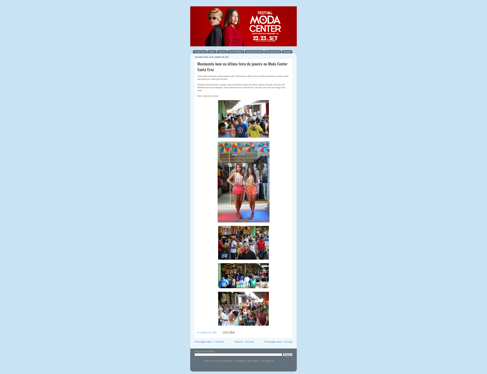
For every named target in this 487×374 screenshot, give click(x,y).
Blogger (278, 361)
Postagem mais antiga (278, 341)
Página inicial (244, 341)
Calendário (287, 52)
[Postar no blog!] (226, 332)
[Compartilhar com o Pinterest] (233, 332)
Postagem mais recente (209, 341)
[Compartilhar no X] (229, 332)
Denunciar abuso (203, 367)
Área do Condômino (236, 52)
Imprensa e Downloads (254, 52)
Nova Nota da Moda (273, 52)
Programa (221, 52)
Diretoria (212, 52)
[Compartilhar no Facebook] (231, 332)
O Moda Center (200, 52)
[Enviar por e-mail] (224, 332)
